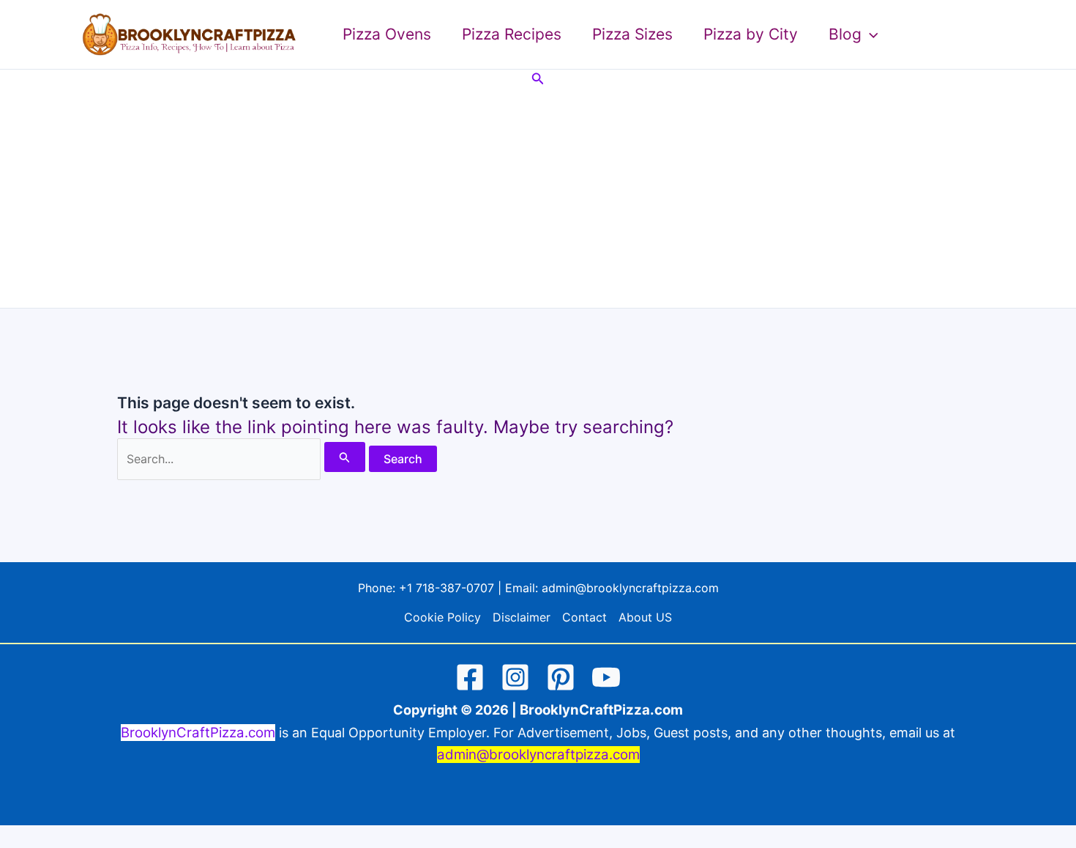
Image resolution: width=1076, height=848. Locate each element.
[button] (870, 34)
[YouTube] (606, 677)
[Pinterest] (560, 677)
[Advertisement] (538, 198)
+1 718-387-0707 (446, 587)
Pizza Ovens (387, 34)
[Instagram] (515, 677)
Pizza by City (750, 34)
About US (645, 617)
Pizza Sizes (632, 34)
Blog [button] (845, 34)
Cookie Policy (442, 617)
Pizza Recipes (511, 34)
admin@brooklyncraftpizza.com (630, 587)
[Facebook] (470, 677)
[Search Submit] (344, 457)
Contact (584, 617)
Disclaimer (521, 617)
